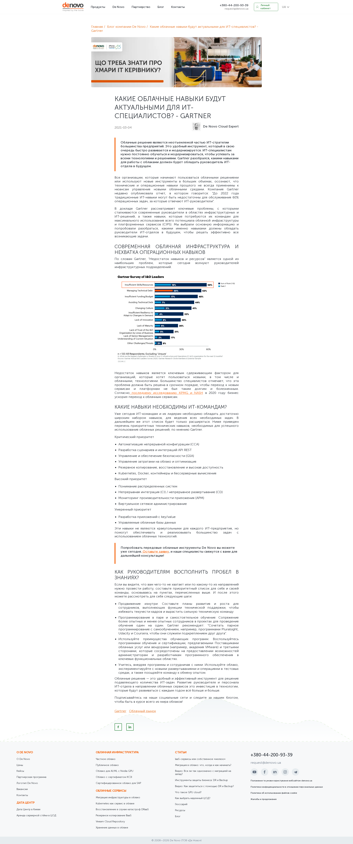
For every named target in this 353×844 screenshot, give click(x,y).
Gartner (120, 711)
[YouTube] (254, 772)
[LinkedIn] (130, 727)
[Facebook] (118, 727)
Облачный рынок (142, 711)
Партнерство (141, 7)
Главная (97, 27)
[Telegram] (295, 772)
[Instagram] (285, 772)
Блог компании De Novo (126, 27)
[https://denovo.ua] (73, 7)
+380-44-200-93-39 (234, 5)
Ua (284, 7)
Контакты (178, 7)
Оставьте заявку (155, 552)
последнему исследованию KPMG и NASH (166, 393)
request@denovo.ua (236, 8)
